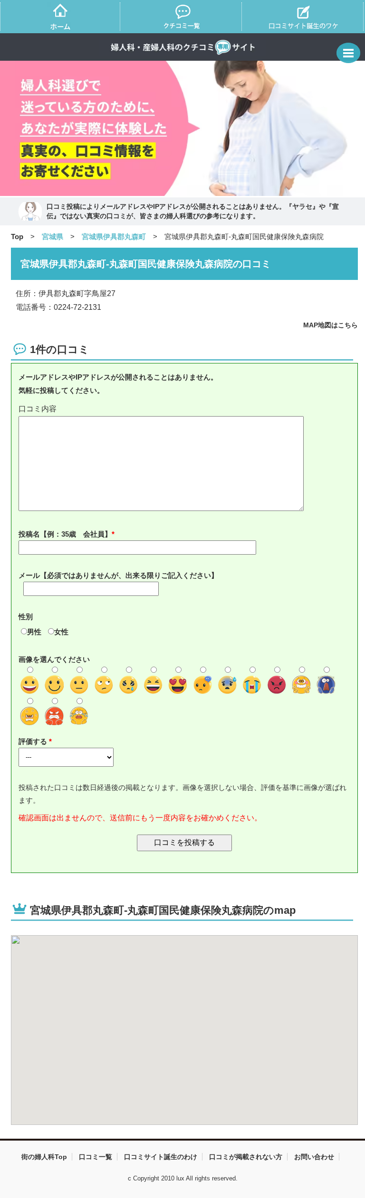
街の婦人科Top (44, 1157)
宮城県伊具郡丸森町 (114, 236)
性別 (26, 617)
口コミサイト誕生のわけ (160, 1157)
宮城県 (52, 236)
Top (17, 236)
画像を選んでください (54, 659)
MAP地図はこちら (330, 325)
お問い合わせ (314, 1157)
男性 (34, 632)
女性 (61, 632)
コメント (184, 409)
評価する (34, 741)
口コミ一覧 (95, 1157)
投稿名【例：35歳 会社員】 (65, 534)
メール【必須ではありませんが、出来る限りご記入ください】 (118, 575)
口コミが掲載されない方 (245, 1157)
